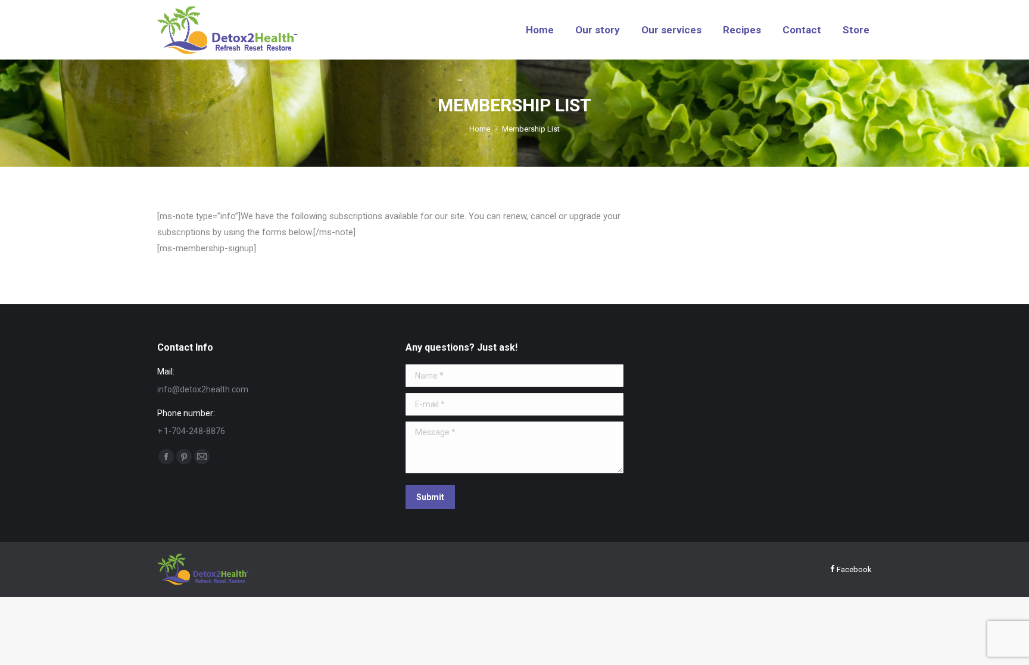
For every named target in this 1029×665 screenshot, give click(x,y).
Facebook (853, 569)
